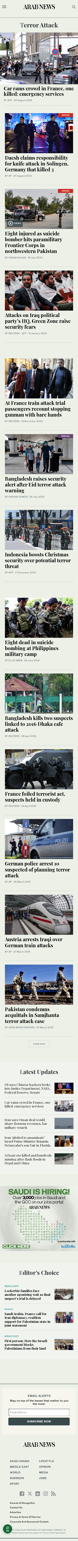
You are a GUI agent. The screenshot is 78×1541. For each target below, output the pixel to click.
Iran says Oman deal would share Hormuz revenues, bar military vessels (26, 1124)
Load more (39, 1043)
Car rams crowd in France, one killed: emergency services (39, 91)
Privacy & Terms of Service (25, 1516)
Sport (14, 1483)
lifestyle (46, 1461)
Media (43, 1472)
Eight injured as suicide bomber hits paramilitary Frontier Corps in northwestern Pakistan (33, 242)
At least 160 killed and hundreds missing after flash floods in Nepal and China (28, 1159)
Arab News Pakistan (21, 1027)
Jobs (43, 1478)
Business (17, 1478)
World (9, 1309)
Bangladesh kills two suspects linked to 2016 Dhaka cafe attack (39, 724)
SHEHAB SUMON (18, 496)
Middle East (12, 1286)
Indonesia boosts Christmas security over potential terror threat (38, 560)
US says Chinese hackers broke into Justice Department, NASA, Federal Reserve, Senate (27, 1088)
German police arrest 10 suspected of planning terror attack (37, 869)
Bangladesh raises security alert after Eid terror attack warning (35, 484)
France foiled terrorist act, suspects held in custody (35, 796)
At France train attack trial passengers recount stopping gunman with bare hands (38, 409)
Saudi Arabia (19, 1461)
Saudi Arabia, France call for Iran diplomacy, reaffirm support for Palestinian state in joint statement (27, 1319)
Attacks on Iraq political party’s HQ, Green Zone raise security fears (38, 321)
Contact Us (16, 1507)
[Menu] (4, 7)
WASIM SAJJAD (17, 257)
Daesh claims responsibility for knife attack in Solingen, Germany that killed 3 (36, 163)
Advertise (15, 1512)
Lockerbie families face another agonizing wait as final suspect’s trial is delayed (27, 1295)
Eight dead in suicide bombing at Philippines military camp (31, 648)
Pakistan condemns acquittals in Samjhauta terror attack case (32, 1015)
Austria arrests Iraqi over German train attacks (33, 942)
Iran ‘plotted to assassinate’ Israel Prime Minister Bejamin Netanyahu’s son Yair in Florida (27, 1141)
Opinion (45, 1466)
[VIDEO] (39, 208)
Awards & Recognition (22, 1503)
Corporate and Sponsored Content (29, 1521)
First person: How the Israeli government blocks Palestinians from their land (26, 1345)
